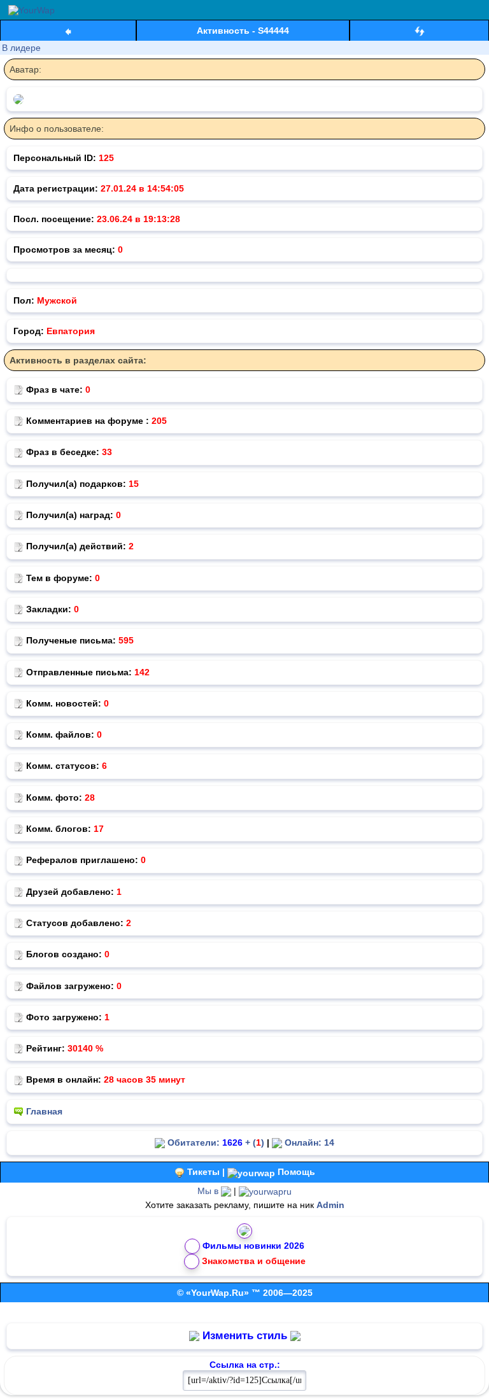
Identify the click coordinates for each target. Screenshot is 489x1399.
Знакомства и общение (254, 1261)
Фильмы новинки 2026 (253, 1246)
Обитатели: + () (214, 1142)
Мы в (209, 1191)
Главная (44, 1111)
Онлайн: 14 (308, 1142)
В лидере (21, 48)
